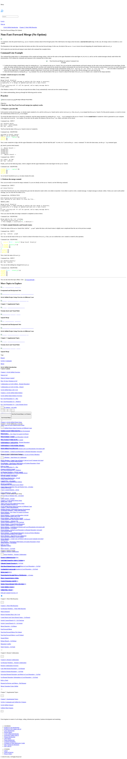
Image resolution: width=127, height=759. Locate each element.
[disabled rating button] (9, 410)
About (6, 750)
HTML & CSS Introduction (11, 727)
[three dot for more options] (2, 407)
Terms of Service (8, 752)
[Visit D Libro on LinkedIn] (6, 716)
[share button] (13, 410)
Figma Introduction (9, 740)
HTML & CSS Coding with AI (12, 729)
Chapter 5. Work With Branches (28, 27)
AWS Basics (7, 738)
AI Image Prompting (9, 741)
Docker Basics (8, 732)
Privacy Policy (8, 754)
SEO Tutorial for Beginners (11, 744)
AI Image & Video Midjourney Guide (14, 743)
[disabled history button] (2, 410)
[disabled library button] (6, 410)
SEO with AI (7, 746)
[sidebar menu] (2, 711)
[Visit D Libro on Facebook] (2, 716)
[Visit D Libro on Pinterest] (8, 716)
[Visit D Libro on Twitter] (10, 716)
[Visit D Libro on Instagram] (4, 716)
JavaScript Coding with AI (11, 735)
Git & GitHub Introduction (10, 27)
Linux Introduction (9, 730)
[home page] (5, 14)
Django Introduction (9, 737)
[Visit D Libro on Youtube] (12, 716)
